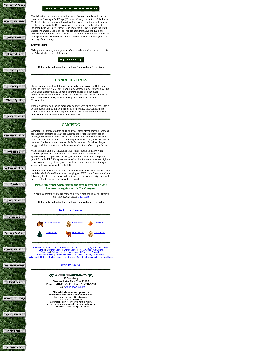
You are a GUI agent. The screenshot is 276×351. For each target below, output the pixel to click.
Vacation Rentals (61, 247)
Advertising (52, 232)
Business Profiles (45, 254)
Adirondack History (38, 257)
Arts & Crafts (85, 250)
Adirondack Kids (59, 252)
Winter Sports (70, 250)
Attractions (98, 250)
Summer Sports (54, 250)
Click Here (83, 196)
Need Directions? (52, 222)
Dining (42, 250)
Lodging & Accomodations (97, 247)
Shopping (45, 252)
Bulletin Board (55, 257)
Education (96, 252)
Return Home (106, 257)
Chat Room (70, 257)
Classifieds (99, 254)
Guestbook (77, 222)
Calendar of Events (42, 247)
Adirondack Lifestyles (79, 252)
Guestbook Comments (87, 257)
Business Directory (83, 254)
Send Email (78, 232)
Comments (99, 232)
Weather (99, 222)
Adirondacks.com (75, 287)
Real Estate (76, 247)
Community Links (64, 254)
